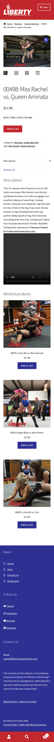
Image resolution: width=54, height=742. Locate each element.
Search (27, 737)
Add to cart (13, 128)
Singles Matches (31, 23)
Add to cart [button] (27, 365)
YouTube (11, 620)
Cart (41, 734)
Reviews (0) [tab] (9, 169)
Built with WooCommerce (33, 724)
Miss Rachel (14, 146)
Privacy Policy (10, 724)
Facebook (11, 627)
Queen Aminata (28, 146)
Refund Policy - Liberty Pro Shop (20, 701)
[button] (46, 39)
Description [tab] (9, 160)
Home (9, 23)
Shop (10, 569)
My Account (13, 581)
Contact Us (13, 575)
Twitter (10, 606)
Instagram (11, 613)
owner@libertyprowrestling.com (20, 658)
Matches (18, 23)
